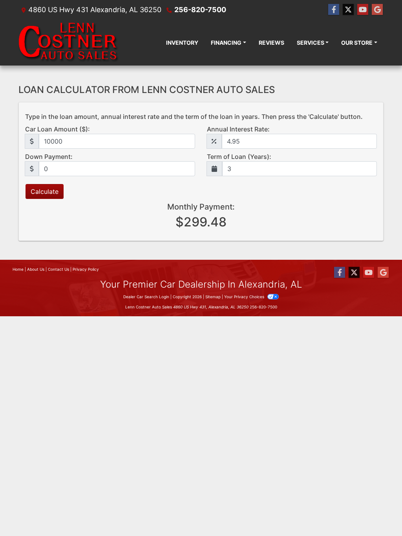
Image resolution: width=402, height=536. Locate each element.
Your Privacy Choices (244, 296)
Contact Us (58, 269)
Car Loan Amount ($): (57, 129)
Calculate (44, 191)
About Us (35, 269)
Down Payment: (49, 156)
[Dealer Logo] (68, 42)
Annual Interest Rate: (238, 129)
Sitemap (213, 296)
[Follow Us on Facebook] (333, 9)
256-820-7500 (200, 9)
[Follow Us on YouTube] (362, 9)
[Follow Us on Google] (377, 9)
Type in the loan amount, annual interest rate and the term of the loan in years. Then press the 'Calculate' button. (194, 116)
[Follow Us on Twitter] (348, 9)
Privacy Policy (86, 269)
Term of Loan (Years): (239, 156)
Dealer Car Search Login (146, 296)
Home (18, 269)
